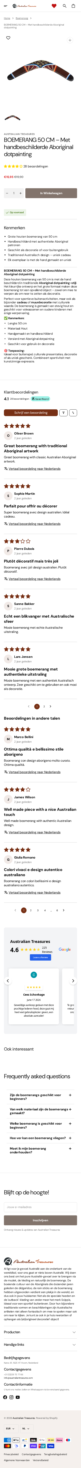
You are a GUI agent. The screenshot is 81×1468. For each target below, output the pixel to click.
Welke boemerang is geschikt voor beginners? (36, 1125)
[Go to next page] (51, 706)
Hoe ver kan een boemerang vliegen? (38, 1138)
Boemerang (22, 18)
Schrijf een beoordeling (31, 413)
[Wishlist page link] (54, 6)
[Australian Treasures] (24, 6)
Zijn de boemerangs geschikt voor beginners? (35, 1097)
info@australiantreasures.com (18, 1378)
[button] (8, 6)
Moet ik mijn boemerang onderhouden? (28, 1150)
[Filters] (63, 412)
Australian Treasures (24, 1418)
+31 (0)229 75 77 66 (13, 1374)
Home (7, 18)
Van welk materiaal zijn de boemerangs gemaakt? (39, 1111)
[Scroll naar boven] (76, 1463)
